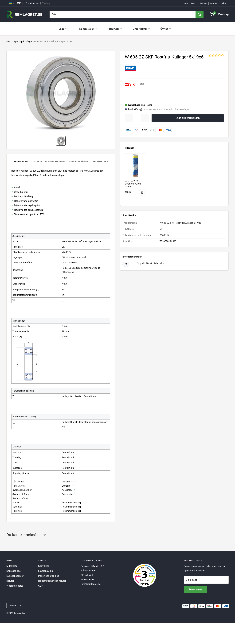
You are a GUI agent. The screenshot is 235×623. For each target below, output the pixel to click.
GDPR (41, 585)
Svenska (12, 605)
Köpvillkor (43, 566)
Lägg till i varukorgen (188, 117)
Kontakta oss (13, 570)
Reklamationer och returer (52, 580)
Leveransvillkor (46, 570)
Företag (46, 3)
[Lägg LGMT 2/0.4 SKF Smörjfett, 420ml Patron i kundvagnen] (142, 192)
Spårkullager (26, 41)
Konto (194, 3)
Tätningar (113, 28)
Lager (62, 28)
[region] (174, 178)
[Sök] (200, 14)
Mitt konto (12, 566)
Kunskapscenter (15, 575)
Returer (203, 3)
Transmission (86, 28)
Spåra (223, 3)
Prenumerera (195, 589)
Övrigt (164, 28)
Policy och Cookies (48, 575)
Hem (186, 3)
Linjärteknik (140, 28)
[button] (216, 55)
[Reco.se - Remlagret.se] (144, 571)
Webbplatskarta (14, 585)
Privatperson (32, 3)
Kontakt (214, 3)
